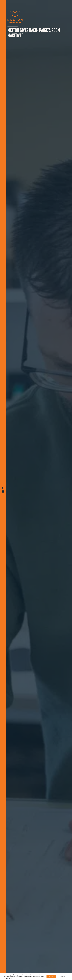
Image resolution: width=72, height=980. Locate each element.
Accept (51, 976)
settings (9, 978)
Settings (62, 976)
